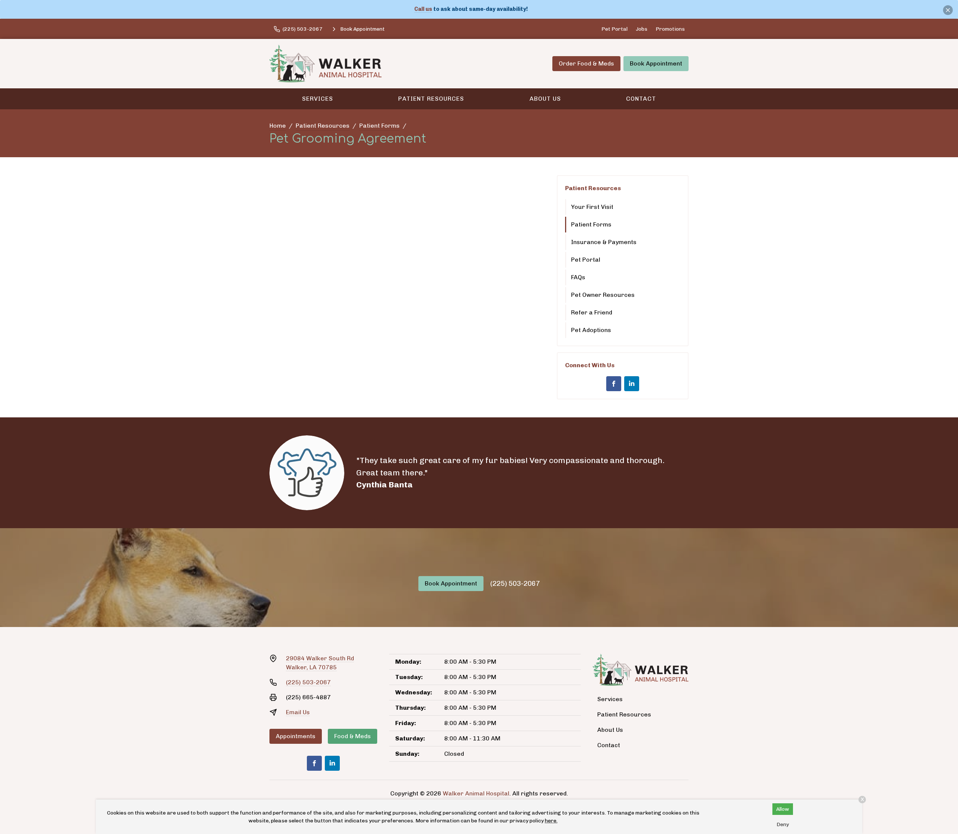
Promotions (670, 29)
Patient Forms (379, 125)
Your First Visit (592, 206)
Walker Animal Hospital (476, 793)
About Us (545, 98)
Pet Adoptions (591, 330)
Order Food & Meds (586, 63)
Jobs (641, 29)
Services (317, 98)
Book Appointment (656, 63)
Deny (783, 824)
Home (277, 125)
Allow (782, 809)
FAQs (578, 277)
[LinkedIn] (631, 383)
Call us (423, 9)
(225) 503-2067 (515, 583)
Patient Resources (431, 98)
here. (551, 821)
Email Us (298, 712)
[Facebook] (613, 383)
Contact (641, 98)
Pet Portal (614, 29)
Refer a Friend (591, 312)
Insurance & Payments (604, 242)
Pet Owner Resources (603, 294)
